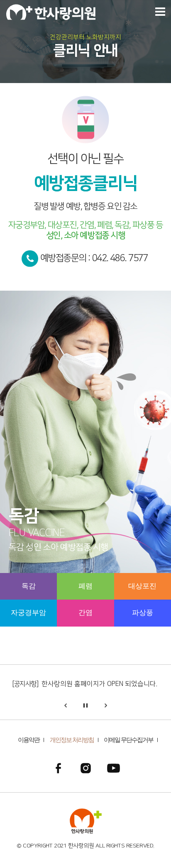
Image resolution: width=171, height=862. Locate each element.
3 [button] (61, 577)
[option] (85, 436)
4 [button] (118, 577)
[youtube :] (113, 768)
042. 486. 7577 (120, 258)
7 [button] (118, 604)
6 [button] (61, 604)
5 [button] (4, 604)
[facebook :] (58, 768)
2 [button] (4, 577)
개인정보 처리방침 (72, 739)
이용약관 (28, 739)
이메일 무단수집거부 (128, 739)
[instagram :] (86, 768)
